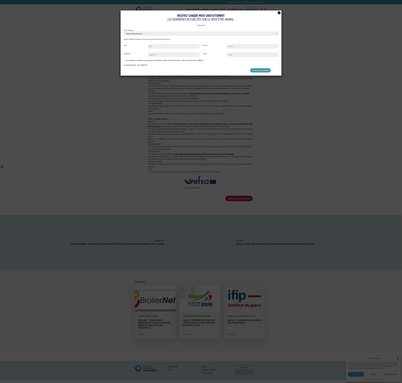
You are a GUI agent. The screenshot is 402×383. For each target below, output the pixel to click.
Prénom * (205, 45)
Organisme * (127, 54)
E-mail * (205, 54)
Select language (128, 30)
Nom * (125, 45)
